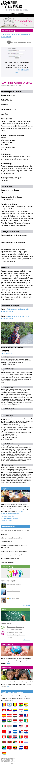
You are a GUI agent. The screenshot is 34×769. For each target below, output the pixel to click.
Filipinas (20, 717)
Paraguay (26, 733)
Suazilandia (9, 743)
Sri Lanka (4, 743)
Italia (4, 727)
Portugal (9, 738)
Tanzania (4, 749)
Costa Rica (21, 711)
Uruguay (20, 749)
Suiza (21, 743)
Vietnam (26, 749)
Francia (26, 717)
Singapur (26, 738)
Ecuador (26, 711)
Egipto (15, 717)
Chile (9, 711)
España (3, 717)
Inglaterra (20, 722)
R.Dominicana (15, 738)
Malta (26, 727)
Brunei (26, 706)
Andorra (3, 706)
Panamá (20, 733)
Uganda (15, 749)
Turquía (9, 749)
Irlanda (26, 722)
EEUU (9, 717)
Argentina (9, 706)
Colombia (15, 711)
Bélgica (15, 706)
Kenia (9, 727)
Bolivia (20, 706)
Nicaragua (15, 733)
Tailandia (26, 743)
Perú (4, 738)
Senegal (20, 738)
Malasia (20, 727)
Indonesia (15, 722)
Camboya (4, 711)
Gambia (3, 722)
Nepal (9, 733)
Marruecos (4, 733)
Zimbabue (4, 754)
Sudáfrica (15, 743)
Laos (15, 727)
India (9, 722)
